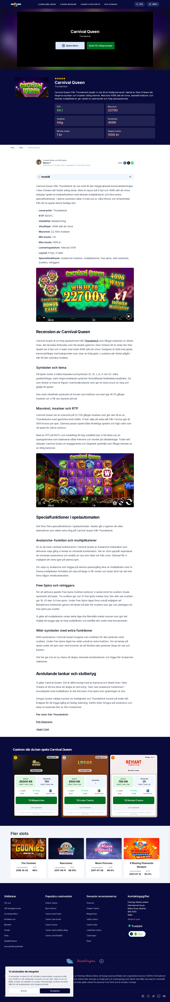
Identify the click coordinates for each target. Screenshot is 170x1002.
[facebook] (124, 163)
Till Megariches (36, 800)
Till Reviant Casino (133, 800)
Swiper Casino (93, 908)
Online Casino (51, 903)
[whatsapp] (132, 163)
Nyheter (7, 925)
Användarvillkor (11, 914)
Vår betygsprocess (12, 908)
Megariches (92, 914)
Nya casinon (111, 4)
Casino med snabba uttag (56, 930)
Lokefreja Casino (94, 930)
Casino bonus (51, 925)
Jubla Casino (92, 919)
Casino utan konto (90, 4)
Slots (6, 935)
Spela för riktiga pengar (100, 45)
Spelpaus (44, 812)
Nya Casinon (50, 908)
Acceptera (55, 991)
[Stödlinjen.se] (86, 961)
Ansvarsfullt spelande (13, 946)
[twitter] (128, 163)
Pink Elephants (44, 722)
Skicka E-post (134, 919)
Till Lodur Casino (85, 800)
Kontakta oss (9, 919)
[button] (70, 45)
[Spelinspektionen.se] (70, 961)
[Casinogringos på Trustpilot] (147, 925)
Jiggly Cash (42, 729)
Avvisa (24, 991)
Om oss (7, 903)
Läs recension (36, 808)
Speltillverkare (10, 941)
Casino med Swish (47, 4)
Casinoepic (91, 935)
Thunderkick (91, 340)
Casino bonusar (68, 4)
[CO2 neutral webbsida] (147, 934)
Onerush (90, 903)
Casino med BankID (53, 935)
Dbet (89, 941)
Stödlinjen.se (37, 812)
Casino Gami (92, 925)
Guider (7, 930)
